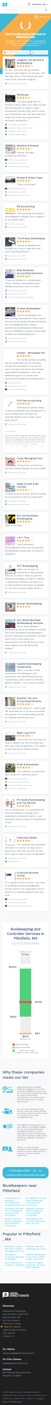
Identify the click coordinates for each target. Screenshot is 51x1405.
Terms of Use (16, 1402)
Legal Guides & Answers (15, 1330)
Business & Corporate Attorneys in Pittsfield (14, 1256)
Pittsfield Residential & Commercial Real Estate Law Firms (36, 1256)
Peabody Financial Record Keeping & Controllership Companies (35, 1212)
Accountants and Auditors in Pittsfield (15, 1263)
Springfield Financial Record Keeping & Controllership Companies (36, 1201)
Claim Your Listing (12, 1323)
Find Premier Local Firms (15, 1314)
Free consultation (40, 52)
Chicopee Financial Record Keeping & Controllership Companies (14, 1212)
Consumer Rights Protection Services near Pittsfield (35, 1264)
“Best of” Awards (12, 1326)
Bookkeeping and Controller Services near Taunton (35, 1221)
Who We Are (9, 1333)
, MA (7, 1239)
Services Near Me (11, 1317)
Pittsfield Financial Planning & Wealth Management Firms (14, 1248)
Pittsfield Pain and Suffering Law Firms (36, 1247)
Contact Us (8, 1336)
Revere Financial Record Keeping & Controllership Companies (13, 1222)
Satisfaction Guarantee (14, 1311)
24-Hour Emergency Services (17, 52)
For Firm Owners (11, 1320)
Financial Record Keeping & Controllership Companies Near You (15, 1201)
